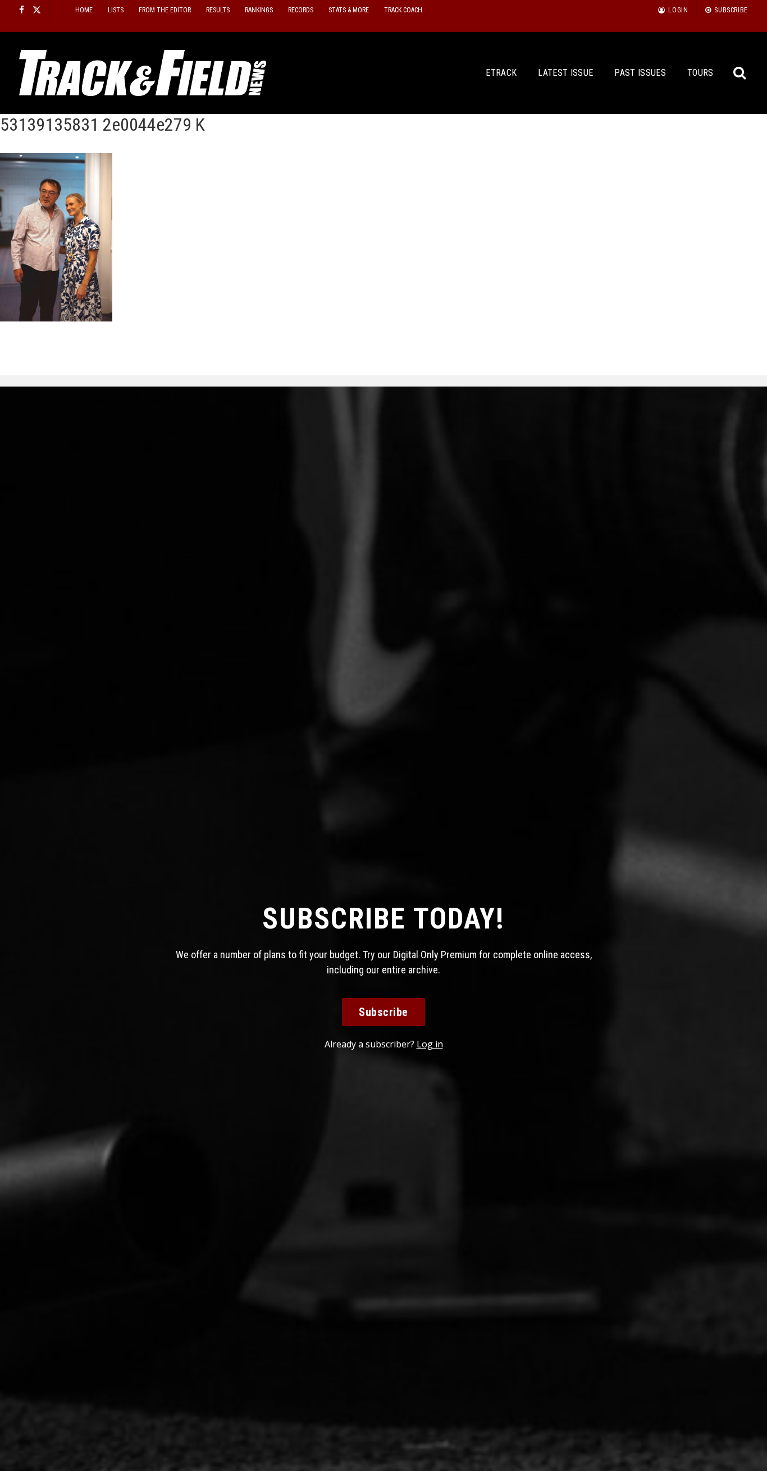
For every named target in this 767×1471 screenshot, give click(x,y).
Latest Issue (565, 72)
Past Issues (640, 72)
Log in (430, 1044)
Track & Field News (142, 73)
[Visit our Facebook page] (21, 10)
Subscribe (383, 1012)
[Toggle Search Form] (740, 73)
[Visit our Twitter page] (37, 10)
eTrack (501, 72)
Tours (700, 72)
